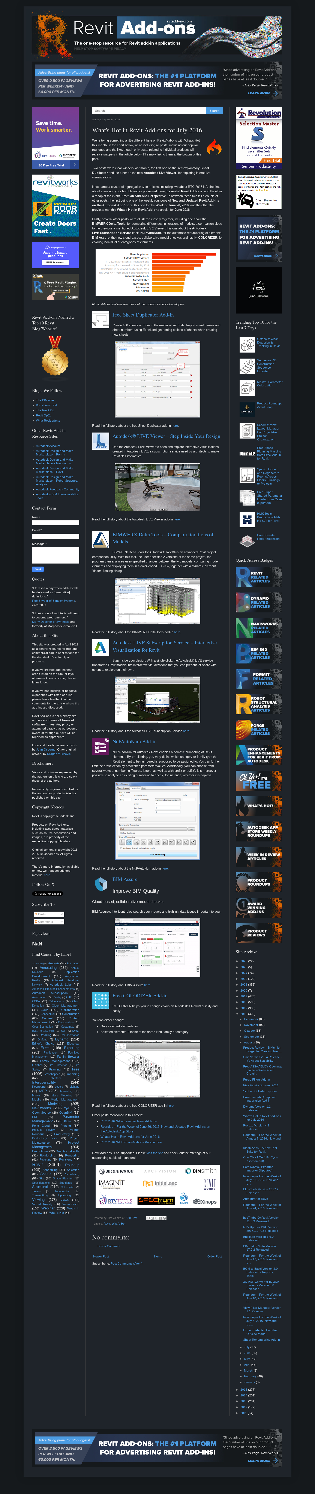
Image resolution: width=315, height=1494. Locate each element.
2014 (244, 1395)
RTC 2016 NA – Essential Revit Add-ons (128, 1121)
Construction (70, 1014)
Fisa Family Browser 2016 (261, 1085)
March (249, 1370)
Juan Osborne (46, 749)
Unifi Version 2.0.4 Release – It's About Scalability (262, 1058)
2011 (244, 1413)
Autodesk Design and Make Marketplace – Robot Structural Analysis (57, 480)
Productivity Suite (44, 1138)
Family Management (54, 1061)
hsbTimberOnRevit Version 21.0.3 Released (261, 1219)
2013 (244, 1401)
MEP (43, 1091)
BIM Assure (125, 879)
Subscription (67, 1187)
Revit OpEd (43, 415)
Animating (73, 963)
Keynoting (39, 1086)
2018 (244, 1002)
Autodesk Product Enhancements (53, 988)
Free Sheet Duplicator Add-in (143, 314)
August (249, 1042)
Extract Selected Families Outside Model (260, 1332)
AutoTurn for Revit (255, 1198)
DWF (63, 1031)
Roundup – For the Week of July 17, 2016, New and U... (262, 1259)
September (252, 1036)
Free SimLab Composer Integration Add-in (259, 1098)
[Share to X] (156, 1218)
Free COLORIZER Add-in (140, 995)
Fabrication (50, 1052)
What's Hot (118, 1223)
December (251, 1019)
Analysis (53, 963)
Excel (45, 1048)
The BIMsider (45, 400)
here (175, 425)
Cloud (44, 1010)
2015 (244, 1389)
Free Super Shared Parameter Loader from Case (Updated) (269, 497)
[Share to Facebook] (160, 1218)
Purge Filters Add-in (256, 1079)
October (250, 1030)
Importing (72, 1074)
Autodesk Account (48, 446)
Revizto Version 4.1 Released (256, 1127)
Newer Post (101, 1256)
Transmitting (40, 1195)
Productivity (62, 1134)
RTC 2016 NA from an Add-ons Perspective (131, 1142)
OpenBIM (65, 1112)
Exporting (71, 1048)
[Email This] (148, 1218)
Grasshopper (52, 1074)
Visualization (70, 1204)
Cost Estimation (42, 1026)
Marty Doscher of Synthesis (50, 621)
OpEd (68, 1108)
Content (47, 1018)
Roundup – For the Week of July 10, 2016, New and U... (262, 1298)
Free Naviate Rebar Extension (268, 536)
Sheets (45, 1174)
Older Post (214, 1256)
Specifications (41, 1182)
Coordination (66, 1022)
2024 (244, 973)
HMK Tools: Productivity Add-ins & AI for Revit (268, 517)
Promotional (40, 1151)
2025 (244, 967)
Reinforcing (47, 1155)
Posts (41, 914)
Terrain (36, 1191)
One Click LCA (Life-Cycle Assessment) (260, 1159)
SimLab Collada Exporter (260, 1091)
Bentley (57, 997)
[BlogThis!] (152, 1218)
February (250, 1376)
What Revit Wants (48, 420)
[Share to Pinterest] (164, 1218)
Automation (39, 997)
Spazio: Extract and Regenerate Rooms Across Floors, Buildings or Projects (268, 476)
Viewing (38, 1200)
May (247, 1358)
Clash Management (65, 1005)
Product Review (43, 1129)
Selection (73, 1169)
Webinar (48, 1208)
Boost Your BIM (46, 405)
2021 (244, 984)
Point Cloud (41, 1125)
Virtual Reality (42, 1204)
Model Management (65, 1099)
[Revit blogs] (55, 381)
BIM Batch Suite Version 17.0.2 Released (259, 1247)
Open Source (41, 1112)
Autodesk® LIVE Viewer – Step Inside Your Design (166, 436)
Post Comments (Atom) (126, 1263)
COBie (36, 1001)
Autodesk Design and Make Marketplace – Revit (54, 470)
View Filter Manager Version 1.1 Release (262, 1309)
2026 (244, 961)
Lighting (74, 1086)
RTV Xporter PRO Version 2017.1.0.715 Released (260, 1228)
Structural (40, 1187)
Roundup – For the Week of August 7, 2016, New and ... (262, 1138)
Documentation (70, 1035)
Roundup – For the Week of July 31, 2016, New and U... (262, 1179)
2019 (244, 996)
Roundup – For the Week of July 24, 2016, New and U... (262, 1208)
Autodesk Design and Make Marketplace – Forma (54, 452)
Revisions (65, 1159)
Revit (107, 1223)
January (250, 1382)
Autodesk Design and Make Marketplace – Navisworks (54, 461)
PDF (35, 1117)
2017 (244, 1008)
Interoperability (44, 1082)
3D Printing (38, 963)
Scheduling (50, 1169)
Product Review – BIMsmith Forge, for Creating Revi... (262, 1049)
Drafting (42, 1039)
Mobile (36, 1099)
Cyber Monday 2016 (43, 1031)
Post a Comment (109, 1246)
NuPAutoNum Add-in (134, 741)
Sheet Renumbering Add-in (261, 1339)
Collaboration (70, 1010)
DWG (75, 1031)
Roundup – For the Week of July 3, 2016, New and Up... (262, 1320)
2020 (244, 990)
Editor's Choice (43, 1043)
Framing (55, 1069)
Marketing (66, 1091)
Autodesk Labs (61, 984)
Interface (56, 1078)
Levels (59, 1086)
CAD (69, 997)
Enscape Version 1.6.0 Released (258, 1238)
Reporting (45, 1159)
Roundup (72, 1165)
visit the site (155, 1153)
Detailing (45, 1035)
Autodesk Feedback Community (57, 489)
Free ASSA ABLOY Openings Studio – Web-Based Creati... (262, 1070)
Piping (68, 1121)
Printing (66, 1125)
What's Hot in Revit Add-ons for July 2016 (262, 1117)
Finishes (37, 1065)
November (251, 1025)
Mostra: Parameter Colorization (270, 383)
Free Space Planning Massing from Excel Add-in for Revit (269, 453)
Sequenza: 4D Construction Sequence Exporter (266, 366)
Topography (62, 1191)
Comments (45, 921)
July (247, 1347)
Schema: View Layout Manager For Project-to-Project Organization (268, 432)
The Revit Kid (45, 410)
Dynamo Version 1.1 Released (257, 1108)
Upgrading (64, 1195)
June (248, 1353)
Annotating (48, 968)
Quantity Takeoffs (67, 1151)
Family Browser (68, 1056)
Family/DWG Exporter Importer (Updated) (258, 1168)
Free (75, 1069)
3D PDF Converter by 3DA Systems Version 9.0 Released (261, 1285)
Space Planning (63, 1178)
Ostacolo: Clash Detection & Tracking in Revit (268, 342)
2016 (244, 1014)
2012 (244, 1407)
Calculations (56, 1001)
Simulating (72, 1174)
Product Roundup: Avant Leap (269, 405)
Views (65, 1200)
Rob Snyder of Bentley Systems (53, 600)
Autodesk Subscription (50, 993)
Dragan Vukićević (58, 753)
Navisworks (41, 1108)
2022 (244, 978)
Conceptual (48, 1014)
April (247, 1364)
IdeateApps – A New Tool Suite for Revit (260, 1149)
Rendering (72, 1155)
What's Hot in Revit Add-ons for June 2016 (130, 1136)
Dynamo (61, 1039)
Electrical (73, 1043)
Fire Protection (57, 1065)
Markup (36, 1095)
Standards (65, 1182)
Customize (67, 1026)
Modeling (55, 1104)
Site (41, 1178)
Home (158, 1256)
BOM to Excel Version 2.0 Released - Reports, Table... (260, 1272)
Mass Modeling (61, 1095)
